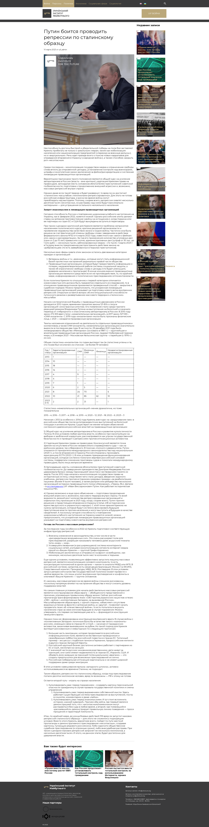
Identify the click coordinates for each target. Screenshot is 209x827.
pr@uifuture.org (139, 796)
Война (47, 3)
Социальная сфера (98, 3)
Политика (68, 3)
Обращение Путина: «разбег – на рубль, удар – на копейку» (151, 241)
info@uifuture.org (144, 791)
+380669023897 (139, 799)
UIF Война (154, 13)
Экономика (80, 3)
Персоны (56, 3)
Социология (115, 3)
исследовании (55, 486)
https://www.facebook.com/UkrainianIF (147, 804)
